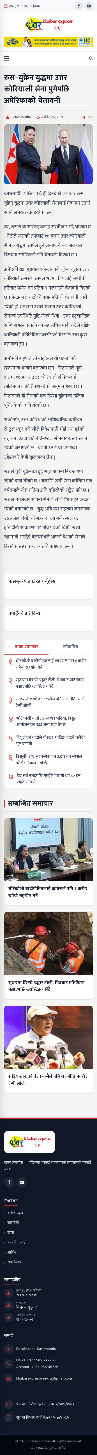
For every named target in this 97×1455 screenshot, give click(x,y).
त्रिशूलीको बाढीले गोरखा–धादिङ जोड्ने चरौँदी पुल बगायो (50, 741)
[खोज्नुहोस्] (89, 58)
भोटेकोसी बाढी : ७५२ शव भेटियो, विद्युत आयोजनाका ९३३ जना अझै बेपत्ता (46, 721)
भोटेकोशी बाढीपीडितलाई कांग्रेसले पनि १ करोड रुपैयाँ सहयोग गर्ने (51, 664)
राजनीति (13, 1223)
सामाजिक (14, 1262)
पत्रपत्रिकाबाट (16, 1242)
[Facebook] (79, 6)
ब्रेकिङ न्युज (15, 1213)
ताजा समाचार (26, 647)
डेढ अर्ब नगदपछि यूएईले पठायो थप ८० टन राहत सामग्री (49, 779)
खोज (10, 1233)
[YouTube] (89, 6)
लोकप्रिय (70, 647)
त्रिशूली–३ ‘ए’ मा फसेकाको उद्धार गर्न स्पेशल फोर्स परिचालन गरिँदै (49, 759)
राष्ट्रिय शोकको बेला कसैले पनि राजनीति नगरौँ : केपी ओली (51, 702)
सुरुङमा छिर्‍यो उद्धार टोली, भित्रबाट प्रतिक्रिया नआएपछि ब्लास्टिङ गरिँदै (50, 683)
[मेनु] (6, 58)
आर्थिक (12, 1252)
